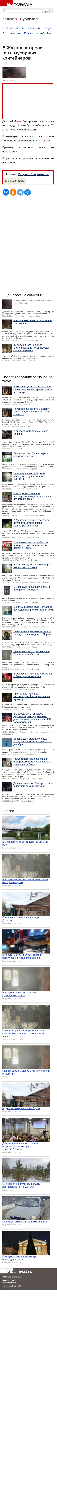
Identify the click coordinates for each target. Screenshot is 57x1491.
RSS (21, 1286)
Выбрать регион (9, 1282)
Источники (33, 28)
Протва (45, 140)
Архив (20, 28)
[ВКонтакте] (6, 192)
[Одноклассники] (13, 192)
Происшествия (11, 33)
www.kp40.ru (12, 80)
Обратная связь (8, 1280)
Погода (47, 28)
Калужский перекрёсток (33, 174)
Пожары (29, 33)
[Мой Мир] (27, 192)
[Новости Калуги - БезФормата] (16, 3)
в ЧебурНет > (45, 33)
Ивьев (18, 121)
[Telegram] (20, 192)
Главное (7, 28)
